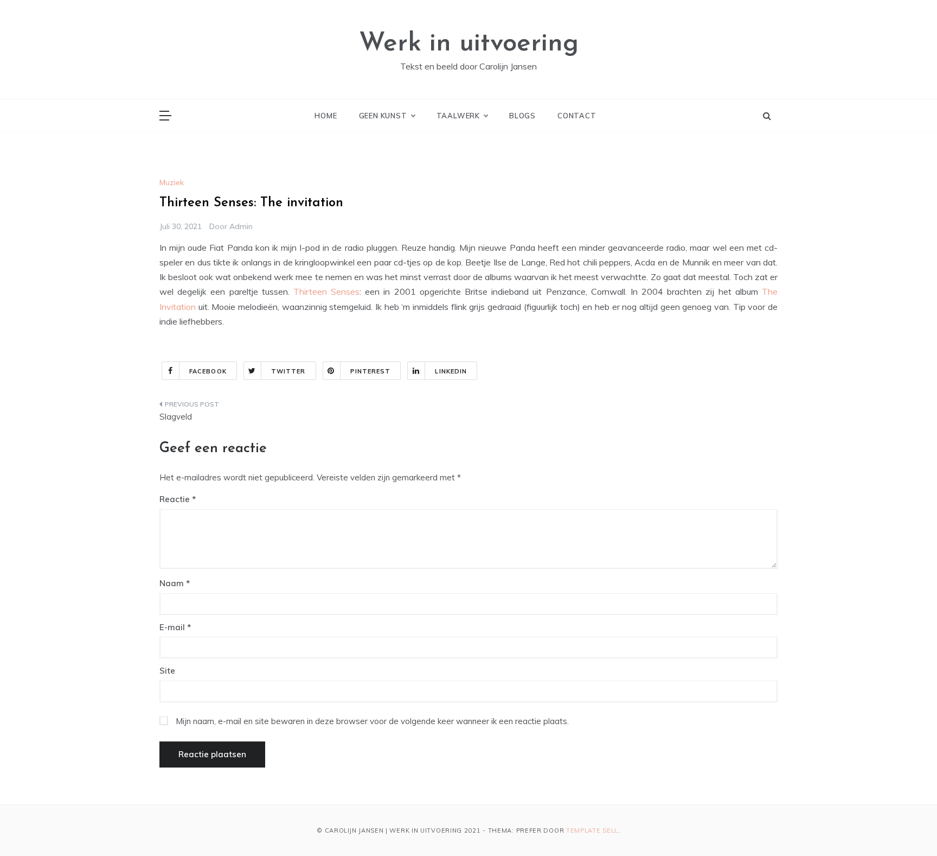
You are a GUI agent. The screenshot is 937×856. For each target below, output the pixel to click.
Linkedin (451, 371)
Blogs (522, 115)
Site (167, 670)
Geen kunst (383, 115)
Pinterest (370, 371)
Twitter (288, 371)
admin (241, 226)
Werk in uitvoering (469, 44)
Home (326, 115)
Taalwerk (458, 115)
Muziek (171, 182)
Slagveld (175, 416)
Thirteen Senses (326, 291)
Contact (576, 115)
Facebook (208, 371)
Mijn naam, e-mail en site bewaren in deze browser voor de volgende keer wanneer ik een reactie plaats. (372, 721)
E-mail (175, 627)
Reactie (174, 499)
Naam (174, 583)
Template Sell (592, 830)
